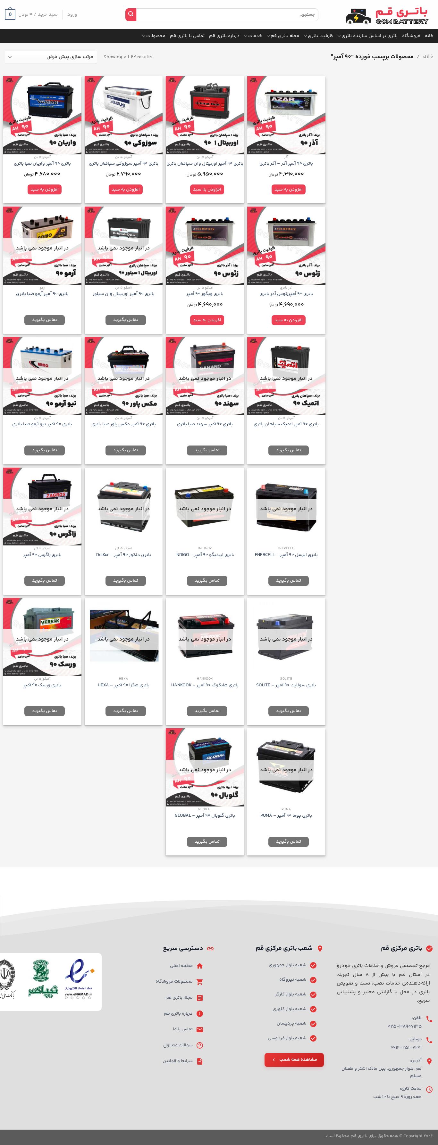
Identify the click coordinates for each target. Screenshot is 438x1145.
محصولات (155, 36)
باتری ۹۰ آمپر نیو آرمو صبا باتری (42, 424)
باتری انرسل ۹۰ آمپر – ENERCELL (286, 555)
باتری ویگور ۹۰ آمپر (204, 294)
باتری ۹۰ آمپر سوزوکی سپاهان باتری (124, 164)
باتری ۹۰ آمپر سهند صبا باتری (205, 424)
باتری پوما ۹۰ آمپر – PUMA (286, 816)
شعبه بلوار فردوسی (287, 1038)
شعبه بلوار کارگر (290, 994)
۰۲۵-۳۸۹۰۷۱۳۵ (405, 1026)
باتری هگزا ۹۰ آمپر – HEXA (124, 686)
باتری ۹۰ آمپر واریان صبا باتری (42, 164)
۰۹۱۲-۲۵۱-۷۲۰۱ (406, 1047)
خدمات (255, 36)
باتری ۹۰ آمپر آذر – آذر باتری (286, 164)
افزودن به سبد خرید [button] (288, 190)
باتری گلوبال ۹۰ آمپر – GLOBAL (205, 816)
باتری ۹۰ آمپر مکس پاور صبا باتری (123, 424)
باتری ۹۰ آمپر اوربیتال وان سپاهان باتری (204, 164)
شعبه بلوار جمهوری (287, 965)
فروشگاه (411, 36)
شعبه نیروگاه (292, 979)
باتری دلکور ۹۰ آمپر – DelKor (123, 555)
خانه (429, 36)
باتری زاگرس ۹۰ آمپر (42, 555)
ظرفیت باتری (320, 36)
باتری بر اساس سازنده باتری (369, 36)
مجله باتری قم (285, 36)
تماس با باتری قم (187, 36)
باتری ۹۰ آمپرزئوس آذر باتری (286, 294)
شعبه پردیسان (291, 1023)
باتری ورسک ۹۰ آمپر (42, 686)
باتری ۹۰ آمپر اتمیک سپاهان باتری (286, 424)
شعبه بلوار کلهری (289, 1009)
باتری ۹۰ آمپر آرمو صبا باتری (42, 294)
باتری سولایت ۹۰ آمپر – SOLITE (286, 686)
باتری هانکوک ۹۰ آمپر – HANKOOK (204, 686)
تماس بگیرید (125, 319)
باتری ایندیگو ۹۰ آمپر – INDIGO (204, 555)
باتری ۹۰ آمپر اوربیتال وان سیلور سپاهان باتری (124, 297)
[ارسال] (130, 14)
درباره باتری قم (224, 36)
